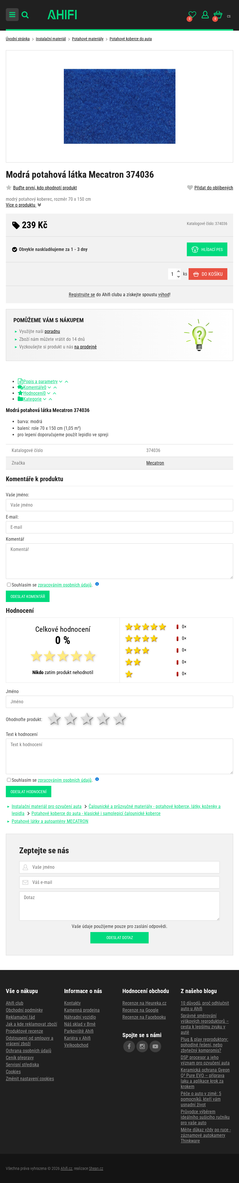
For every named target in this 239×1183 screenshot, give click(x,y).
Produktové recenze (24, 1031)
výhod (163, 294)
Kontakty (72, 1003)
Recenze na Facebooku (144, 1017)
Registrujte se (82, 294)
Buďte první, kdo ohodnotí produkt (45, 188)
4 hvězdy (104, 719)
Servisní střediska (22, 1064)
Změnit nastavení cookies (30, 1078)
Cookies (13, 1071)
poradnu (52, 331)
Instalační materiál (51, 38)
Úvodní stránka (18, 38)
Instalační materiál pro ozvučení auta (47, 806)
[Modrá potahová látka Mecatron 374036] (119, 106)
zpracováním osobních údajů (65, 585)
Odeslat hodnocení (28, 791)
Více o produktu (21, 205)
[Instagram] (142, 1046)
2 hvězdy (71, 719)
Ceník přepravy (20, 1057)
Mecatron (155, 463)
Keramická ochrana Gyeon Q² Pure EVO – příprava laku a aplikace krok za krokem (205, 1078)
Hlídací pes (212, 249)
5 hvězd (120, 719)
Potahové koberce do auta (131, 38)
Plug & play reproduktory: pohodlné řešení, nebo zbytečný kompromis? (204, 1045)
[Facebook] (129, 1046)
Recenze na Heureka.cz (144, 1003)
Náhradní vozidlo (80, 1017)
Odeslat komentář (27, 596)
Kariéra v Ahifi (77, 1038)
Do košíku (212, 274)
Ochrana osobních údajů (28, 1050)
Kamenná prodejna (82, 1010)
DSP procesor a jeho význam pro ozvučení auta (205, 1060)
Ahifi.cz (66, 1168)
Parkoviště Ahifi (79, 1031)
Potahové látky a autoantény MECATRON (50, 821)
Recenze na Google (140, 1010)
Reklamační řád (20, 1017)
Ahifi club (14, 1003)
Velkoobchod (76, 1045)
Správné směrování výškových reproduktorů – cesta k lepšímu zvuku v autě (205, 1024)
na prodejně (85, 347)
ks (184, 274)
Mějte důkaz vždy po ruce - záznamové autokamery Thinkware (206, 1135)
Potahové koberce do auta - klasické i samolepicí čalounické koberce (96, 813)
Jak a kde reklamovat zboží (31, 1024)
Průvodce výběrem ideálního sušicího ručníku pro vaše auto (205, 1117)
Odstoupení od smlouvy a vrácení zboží (29, 1040)
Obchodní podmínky (24, 1010)
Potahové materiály (87, 38)
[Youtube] (155, 1046)
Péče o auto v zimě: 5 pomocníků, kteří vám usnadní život (201, 1099)
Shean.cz (96, 1168)
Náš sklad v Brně (80, 1024)
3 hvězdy (87, 719)
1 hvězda (55, 719)
